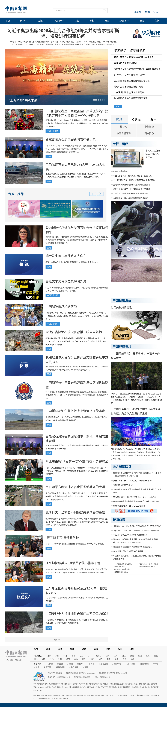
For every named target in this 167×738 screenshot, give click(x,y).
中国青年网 (103, 664)
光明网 (36, 667)
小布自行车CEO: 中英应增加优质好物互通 (130, 535)
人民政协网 (73, 667)
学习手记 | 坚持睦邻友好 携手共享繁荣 (66, 42)
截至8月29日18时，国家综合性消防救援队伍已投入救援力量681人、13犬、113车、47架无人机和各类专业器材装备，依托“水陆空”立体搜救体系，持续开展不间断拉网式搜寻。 (76, 341)
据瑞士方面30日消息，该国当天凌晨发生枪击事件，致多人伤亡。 (72, 262)
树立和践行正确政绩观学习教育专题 (130, 98)
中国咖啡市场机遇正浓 (61, 306)
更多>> (57, 640)
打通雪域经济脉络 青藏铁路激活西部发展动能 (131, 185)
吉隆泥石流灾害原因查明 (125, 63)
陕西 (116, 659)
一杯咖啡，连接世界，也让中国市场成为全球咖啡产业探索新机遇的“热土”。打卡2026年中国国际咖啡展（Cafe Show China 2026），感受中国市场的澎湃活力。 (77, 316)
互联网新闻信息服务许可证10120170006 (80, 673)
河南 (156, 656)
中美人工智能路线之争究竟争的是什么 (152, 154)
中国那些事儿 (122, 346)
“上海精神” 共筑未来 (23, 100)
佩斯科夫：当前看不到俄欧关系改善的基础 (75, 512)
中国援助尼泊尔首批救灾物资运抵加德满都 (75, 411)
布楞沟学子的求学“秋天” (123, 485)
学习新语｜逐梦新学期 (129, 51)
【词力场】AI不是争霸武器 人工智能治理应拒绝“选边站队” (137, 526)
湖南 (44, 659)
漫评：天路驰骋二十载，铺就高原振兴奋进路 (131, 189)
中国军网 (47, 667)
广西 (60, 659)
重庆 (76, 659)
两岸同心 (149, 133)
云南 (100, 659)
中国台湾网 (130, 664)
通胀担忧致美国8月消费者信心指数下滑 (73, 563)
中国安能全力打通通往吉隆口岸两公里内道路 (77, 614)
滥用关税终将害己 (121, 307)
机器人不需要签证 (120, 171)
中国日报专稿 (52, 131)
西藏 (108, 659)
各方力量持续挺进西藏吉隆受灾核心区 (132, 81)
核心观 (123, 126)
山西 (73, 656)
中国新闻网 (60, 667)
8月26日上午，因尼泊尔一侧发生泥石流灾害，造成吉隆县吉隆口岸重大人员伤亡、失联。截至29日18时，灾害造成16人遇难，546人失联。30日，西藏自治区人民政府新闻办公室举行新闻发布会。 (77, 149)
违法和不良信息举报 (55, 673)
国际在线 (80, 664)
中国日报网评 (124, 133)
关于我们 (10, 660)
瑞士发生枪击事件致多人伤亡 (66, 256)
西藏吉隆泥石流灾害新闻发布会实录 (71, 139)
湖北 (35, 659)
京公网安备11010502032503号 (59, 677)
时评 (22, 21)
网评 (125, 144)
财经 (72, 649)
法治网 (85, 667)
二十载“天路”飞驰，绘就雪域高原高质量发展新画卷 (134, 180)
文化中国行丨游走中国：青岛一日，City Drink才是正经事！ (137, 530)
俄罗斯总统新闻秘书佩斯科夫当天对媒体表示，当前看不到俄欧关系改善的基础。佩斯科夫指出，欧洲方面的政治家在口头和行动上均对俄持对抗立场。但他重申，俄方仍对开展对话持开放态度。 (77, 522)
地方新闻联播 (122, 467)
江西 (140, 656)
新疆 (124, 659)
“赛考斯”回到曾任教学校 (62, 537)
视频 (77, 21)
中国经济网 (116, 664)
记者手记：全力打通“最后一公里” (129, 75)
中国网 (70, 664)
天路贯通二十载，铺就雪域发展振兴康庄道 (130, 198)
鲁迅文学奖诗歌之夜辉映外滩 (66, 281)
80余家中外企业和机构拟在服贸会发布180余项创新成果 (136, 501)
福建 (132, 656)
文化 (156, 21)
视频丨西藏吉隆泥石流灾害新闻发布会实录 (134, 57)
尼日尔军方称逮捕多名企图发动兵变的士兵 (75, 487)
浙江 (124, 656)
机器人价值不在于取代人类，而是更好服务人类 (132, 176)
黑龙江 (98, 656)
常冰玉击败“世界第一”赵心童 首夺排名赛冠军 (77, 461)
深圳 (133, 659)
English (137, 12)
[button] (95, 100)
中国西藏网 (144, 664)
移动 (147, 12)
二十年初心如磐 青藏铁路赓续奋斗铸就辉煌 (130, 193)
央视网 (91, 664)
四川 (84, 659)
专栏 (92, 21)
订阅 (155, 12)
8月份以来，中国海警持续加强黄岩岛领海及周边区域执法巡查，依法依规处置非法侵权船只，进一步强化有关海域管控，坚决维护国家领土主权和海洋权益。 (77, 395)
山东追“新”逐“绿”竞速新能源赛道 (129, 92)
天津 (57, 656)
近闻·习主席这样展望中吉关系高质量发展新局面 (29, 42)
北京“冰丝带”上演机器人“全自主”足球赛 (129, 506)
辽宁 (81, 656)
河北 (65, 656)
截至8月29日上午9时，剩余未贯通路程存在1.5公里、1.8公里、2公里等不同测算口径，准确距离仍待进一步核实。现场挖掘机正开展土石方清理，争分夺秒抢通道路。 (77, 123)
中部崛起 (149, 126)
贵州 (92, 659)
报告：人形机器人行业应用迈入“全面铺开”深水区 (133, 481)
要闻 (49, 156)
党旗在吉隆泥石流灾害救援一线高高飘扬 (74, 332)
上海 (107, 656)
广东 (52, 659)
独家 (120, 649)
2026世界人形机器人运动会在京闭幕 (128, 551)
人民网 (50, 664)
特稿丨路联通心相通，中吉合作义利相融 (100, 42)
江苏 (116, 656)
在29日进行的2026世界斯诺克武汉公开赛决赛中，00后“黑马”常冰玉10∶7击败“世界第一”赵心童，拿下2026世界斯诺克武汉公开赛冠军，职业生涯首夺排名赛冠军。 (77, 471)
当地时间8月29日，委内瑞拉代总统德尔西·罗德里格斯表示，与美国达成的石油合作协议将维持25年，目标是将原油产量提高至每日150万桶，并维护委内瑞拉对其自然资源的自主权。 (77, 240)
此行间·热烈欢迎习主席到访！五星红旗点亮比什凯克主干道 (36, 44)
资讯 (40, 21)
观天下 (123, 21)
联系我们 (18, 660)
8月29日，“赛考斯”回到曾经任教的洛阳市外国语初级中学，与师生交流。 (75, 544)
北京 (49, 656)
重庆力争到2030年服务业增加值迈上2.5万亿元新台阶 (135, 497)
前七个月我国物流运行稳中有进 (128, 87)
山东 (148, 656)
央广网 (156, 664)
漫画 (107, 21)
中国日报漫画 (122, 300)
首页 (7, 21)
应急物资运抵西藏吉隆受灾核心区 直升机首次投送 (137, 69)
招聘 (132, 649)
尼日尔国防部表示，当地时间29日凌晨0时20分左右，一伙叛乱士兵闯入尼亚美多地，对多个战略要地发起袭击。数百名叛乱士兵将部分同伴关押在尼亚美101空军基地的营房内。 (77, 496)
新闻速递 (119, 520)
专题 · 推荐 (16, 194)
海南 (68, 659)
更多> (118, 106)
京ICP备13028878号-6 (103, 677)
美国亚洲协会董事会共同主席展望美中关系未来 (132, 547)
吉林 (89, 656)
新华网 (60, 664)
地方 (141, 21)
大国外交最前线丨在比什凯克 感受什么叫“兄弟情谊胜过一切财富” (88, 44)
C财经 (58, 21)
